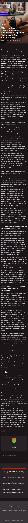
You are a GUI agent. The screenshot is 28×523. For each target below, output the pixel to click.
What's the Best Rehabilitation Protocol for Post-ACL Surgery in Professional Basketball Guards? (13, 477)
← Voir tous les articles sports (8, 455)
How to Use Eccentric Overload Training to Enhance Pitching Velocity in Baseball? (13, 488)
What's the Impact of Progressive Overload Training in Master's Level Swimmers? (13, 493)
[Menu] (25, 1)
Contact (17, 515)
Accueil (2, 45)
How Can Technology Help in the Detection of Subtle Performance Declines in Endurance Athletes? (14, 483)
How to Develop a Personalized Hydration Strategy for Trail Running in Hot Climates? (13, 472)
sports (4, 24)
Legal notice (11, 515)
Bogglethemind (14, 506)
